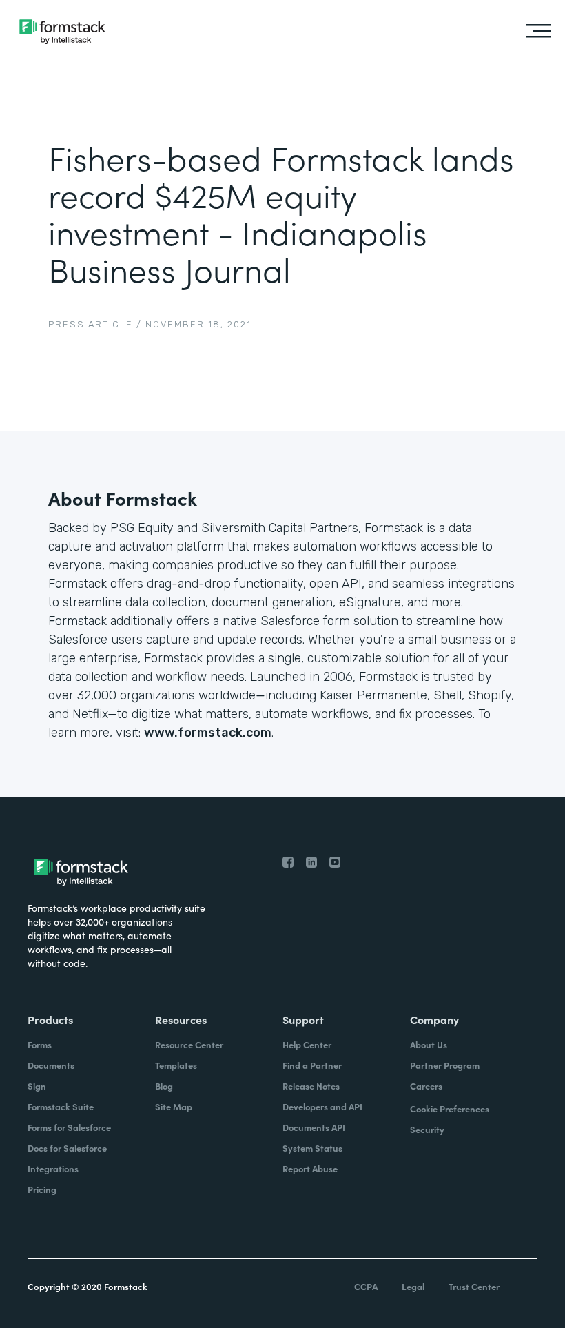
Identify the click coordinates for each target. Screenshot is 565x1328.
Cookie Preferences (449, 1108)
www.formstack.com (207, 732)
